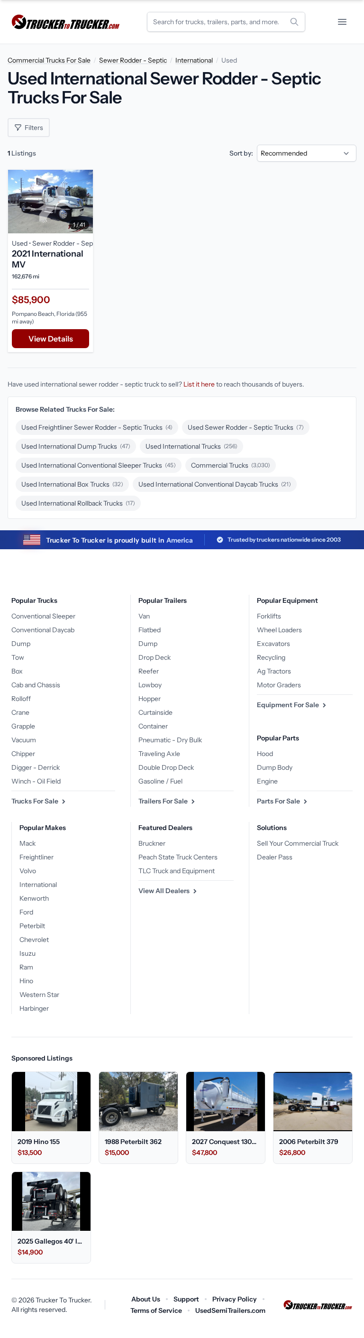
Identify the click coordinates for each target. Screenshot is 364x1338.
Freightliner (36, 857)
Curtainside (155, 712)
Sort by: (241, 153)
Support (186, 1299)
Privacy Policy (234, 1299)
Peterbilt (32, 926)
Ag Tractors (274, 671)
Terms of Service (156, 1310)
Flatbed (149, 630)
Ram (26, 967)
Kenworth (34, 898)
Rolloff (21, 698)
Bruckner (151, 843)
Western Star (39, 994)
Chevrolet (34, 939)
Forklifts (269, 616)
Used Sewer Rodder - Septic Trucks (246, 427)
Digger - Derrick (35, 767)
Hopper (149, 698)
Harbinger (34, 1008)
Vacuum (23, 740)
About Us (145, 1299)
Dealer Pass (274, 857)
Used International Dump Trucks (75, 446)
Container (153, 726)
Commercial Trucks (230, 465)
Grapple (23, 726)
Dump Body (274, 767)
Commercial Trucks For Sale (49, 60)
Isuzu (27, 953)
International (194, 60)
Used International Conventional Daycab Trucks (214, 484)
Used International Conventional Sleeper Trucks (98, 465)
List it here (199, 384)
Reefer (148, 671)
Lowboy (150, 685)
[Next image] (83, 201)
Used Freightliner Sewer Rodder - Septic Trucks (97, 427)
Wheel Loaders (279, 630)
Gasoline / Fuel (160, 781)
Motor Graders (279, 685)
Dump (20, 643)
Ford (26, 912)
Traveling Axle (159, 753)
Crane (20, 712)
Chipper (23, 753)
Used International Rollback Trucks (78, 503)
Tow (17, 657)
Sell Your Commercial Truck (297, 843)
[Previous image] (17, 201)
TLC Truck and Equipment (176, 871)
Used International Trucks (191, 446)
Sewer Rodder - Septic (133, 60)
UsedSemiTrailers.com (230, 1310)
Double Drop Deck (166, 767)
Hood (265, 753)
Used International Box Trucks (72, 484)
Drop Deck (154, 657)
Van (144, 616)
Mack (27, 843)
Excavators (273, 643)
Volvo (27, 871)
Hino (26, 981)
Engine (267, 781)
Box (17, 671)
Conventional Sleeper (43, 616)
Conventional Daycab (42, 630)
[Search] (294, 22)
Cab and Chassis (35, 685)
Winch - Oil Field (36, 781)
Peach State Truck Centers (178, 857)
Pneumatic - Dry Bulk (170, 740)
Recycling (271, 657)
